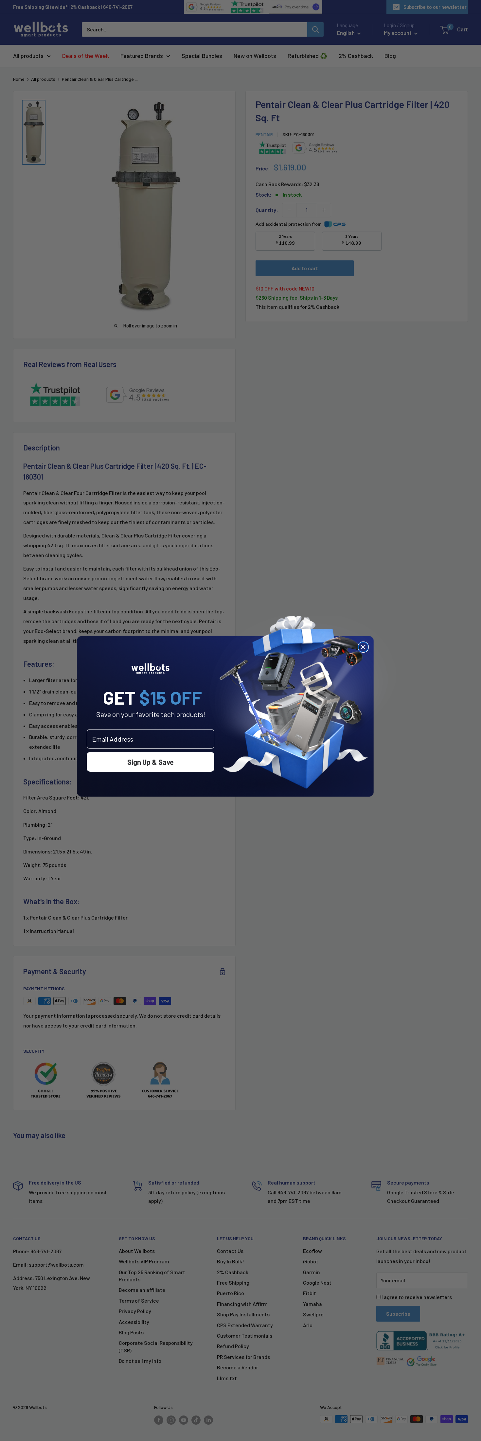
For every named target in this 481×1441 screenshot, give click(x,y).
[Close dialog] (363, 647)
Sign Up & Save (150, 762)
